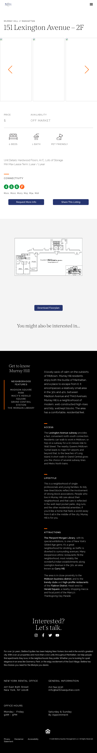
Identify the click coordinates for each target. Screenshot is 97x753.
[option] (48, 69)
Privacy (7, 739)
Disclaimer (19, 739)
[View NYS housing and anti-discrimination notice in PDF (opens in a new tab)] (48, 732)
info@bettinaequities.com (64, 690)
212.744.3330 (55, 687)
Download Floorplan (48, 308)
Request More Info (26, 202)
